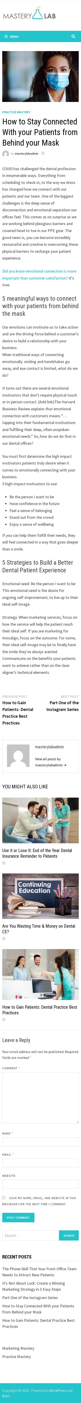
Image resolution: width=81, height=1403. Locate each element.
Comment (11, 1068)
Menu (14, 36)
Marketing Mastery (18, 1348)
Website (9, 1176)
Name (7, 1133)
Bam (5, 1396)
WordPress (58, 1390)
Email (8, 1155)
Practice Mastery (16, 112)
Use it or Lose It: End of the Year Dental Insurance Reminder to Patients (37, 853)
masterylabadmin (26, 153)
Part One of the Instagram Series (30, 1297)
